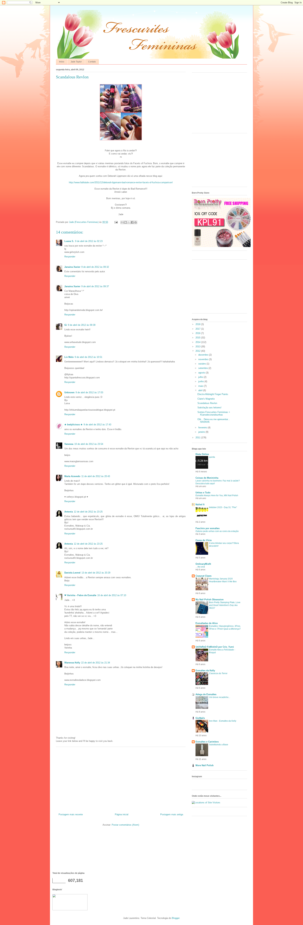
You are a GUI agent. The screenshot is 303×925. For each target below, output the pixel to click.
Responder (69, 256)
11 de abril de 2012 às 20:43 (95, 476)
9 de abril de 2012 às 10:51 (88, 357)
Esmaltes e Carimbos (207, 741)
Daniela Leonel (72, 572)
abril (200, 390)
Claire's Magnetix (206, 398)
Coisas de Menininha (207, 478)
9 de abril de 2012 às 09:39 (81, 325)
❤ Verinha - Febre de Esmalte (80, 595)
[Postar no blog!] (125, 222)
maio (201, 386)
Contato (92, 61)
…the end (200, 567)
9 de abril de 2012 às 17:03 (89, 392)
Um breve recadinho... (219, 697)
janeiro (202, 432)
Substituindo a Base (218, 744)
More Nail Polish (205, 765)
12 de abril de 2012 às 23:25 (88, 511)
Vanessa (68, 444)
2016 (198, 333)
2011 (198, 437)
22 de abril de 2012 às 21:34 (95, 662)
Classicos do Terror (218, 673)
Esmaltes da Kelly (205, 670)
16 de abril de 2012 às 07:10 (111, 595)
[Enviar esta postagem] (115, 222)
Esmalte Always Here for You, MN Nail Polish (217, 495)
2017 (198, 329)
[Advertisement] (121, 779)
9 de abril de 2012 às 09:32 (95, 267)
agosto (202, 372)
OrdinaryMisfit (203, 564)
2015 (198, 337)
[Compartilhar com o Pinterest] (135, 222)
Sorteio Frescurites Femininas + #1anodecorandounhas (213, 413)
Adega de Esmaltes (206, 694)
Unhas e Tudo (203, 492)
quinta (212, 457)
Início (61, 61)
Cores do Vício (204, 540)
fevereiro (203, 427)
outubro (202, 363)
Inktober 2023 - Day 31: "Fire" (223, 507)
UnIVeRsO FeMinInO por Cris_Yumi (215, 647)
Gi (65, 325)
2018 (198, 324)
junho (201, 381)
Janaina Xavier (72, 267)
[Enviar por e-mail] (122, 222)
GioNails (200, 718)
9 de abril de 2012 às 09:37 (95, 286)
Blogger (175, 918)
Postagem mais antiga (171, 814)
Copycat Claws (203, 576)
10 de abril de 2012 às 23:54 (88, 444)
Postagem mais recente (71, 814)
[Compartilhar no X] (129, 222)
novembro (203, 359)
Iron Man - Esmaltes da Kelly (222, 721)
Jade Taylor (76, 61)
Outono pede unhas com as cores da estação (217, 531)
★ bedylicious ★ (73, 424)
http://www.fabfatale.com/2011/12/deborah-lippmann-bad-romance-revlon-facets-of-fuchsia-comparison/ (121, 182)
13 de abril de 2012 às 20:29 (96, 572)
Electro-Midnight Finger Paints (212, 394)
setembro (203, 368)
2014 (198, 342)
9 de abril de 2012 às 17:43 (97, 424)
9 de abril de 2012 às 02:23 (89, 241)
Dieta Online (202, 454)
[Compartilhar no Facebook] (132, 222)
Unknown (69, 392)
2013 (198, 346)
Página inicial (121, 814)
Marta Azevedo (72, 476)
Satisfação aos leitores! (209, 407)
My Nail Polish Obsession (210, 599)
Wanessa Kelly (72, 662)
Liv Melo (69, 357)
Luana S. (69, 241)
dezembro (203, 354)
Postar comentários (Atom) (125, 824)
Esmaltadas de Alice (207, 623)
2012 (198, 351)
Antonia (68, 511)
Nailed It (200, 504)
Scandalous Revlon (207, 403)
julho (201, 377)
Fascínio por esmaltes (208, 528)
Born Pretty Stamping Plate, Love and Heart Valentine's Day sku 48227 (224, 605)
